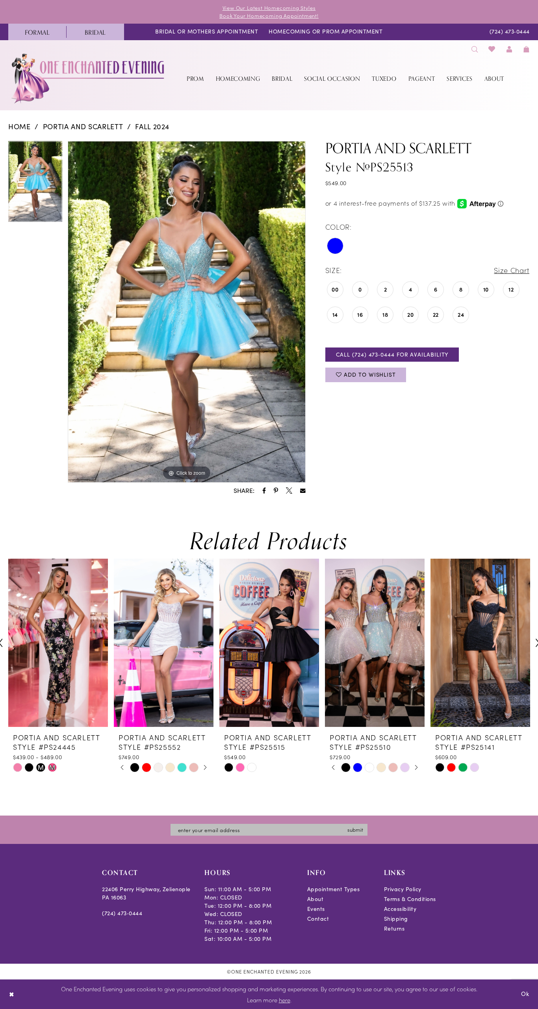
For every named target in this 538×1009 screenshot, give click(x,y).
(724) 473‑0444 (122, 913)
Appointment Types (333, 889)
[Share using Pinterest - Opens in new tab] (276, 490)
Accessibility (400, 908)
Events (316, 908)
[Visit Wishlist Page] (492, 49)
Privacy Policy (402, 889)
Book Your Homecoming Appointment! (269, 15)
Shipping (396, 918)
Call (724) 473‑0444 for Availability (392, 354)
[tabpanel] (35, 184)
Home (19, 126)
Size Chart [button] (511, 270)
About (315, 899)
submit (355, 829)
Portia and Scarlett (83, 126)
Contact (318, 918)
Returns (394, 928)
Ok (525, 994)
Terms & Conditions (410, 899)
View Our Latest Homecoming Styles (269, 7)
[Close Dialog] (12, 994)
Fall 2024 (152, 126)
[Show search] (474, 49)
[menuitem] (37, 32)
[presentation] (58, 643)
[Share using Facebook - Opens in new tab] (264, 490)
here (284, 1000)
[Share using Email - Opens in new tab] (303, 491)
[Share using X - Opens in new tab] (289, 490)
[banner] (88, 78)
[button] (509, 49)
